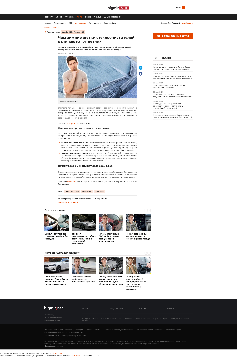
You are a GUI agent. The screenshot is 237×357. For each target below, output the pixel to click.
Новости (48, 16)
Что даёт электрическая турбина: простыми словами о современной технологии (84, 238)
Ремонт (47, 27)
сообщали (71, 181)
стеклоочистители (72, 191)
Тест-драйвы (110, 23)
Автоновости (60, 23)
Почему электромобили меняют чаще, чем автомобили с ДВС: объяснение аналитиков (111, 280)
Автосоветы (80, 23)
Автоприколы (95, 23)
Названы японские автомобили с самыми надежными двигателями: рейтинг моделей (172, 116)
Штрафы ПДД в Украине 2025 (73, 32)
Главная (47, 23)
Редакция (79, 329)
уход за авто (87, 191)
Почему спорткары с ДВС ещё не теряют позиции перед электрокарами (109, 237)
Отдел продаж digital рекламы (73, 335)
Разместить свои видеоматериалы (118, 329)
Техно (88, 16)
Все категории (114, 16)
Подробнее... (58, 353)
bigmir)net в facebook (68, 202)
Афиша (97, 16)
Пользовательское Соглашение (149, 329)
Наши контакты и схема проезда (58, 329)
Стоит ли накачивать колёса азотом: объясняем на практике (83, 279)
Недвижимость (116, 308)
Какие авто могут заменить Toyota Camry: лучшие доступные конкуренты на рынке (56, 280)
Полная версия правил (53, 346)
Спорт (59, 16)
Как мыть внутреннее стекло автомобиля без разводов (56, 236)
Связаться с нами (93, 329)
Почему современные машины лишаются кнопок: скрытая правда (138, 236)
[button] (146, 210)
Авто (79, 16)
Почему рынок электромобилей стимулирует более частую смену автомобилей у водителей (136, 282)
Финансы (69, 16)
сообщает (70, 123)
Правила (56, 27)
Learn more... (75, 355)
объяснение (99, 191)
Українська (187, 23)
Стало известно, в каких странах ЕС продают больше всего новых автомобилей (172, 95)
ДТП (71, 23)
